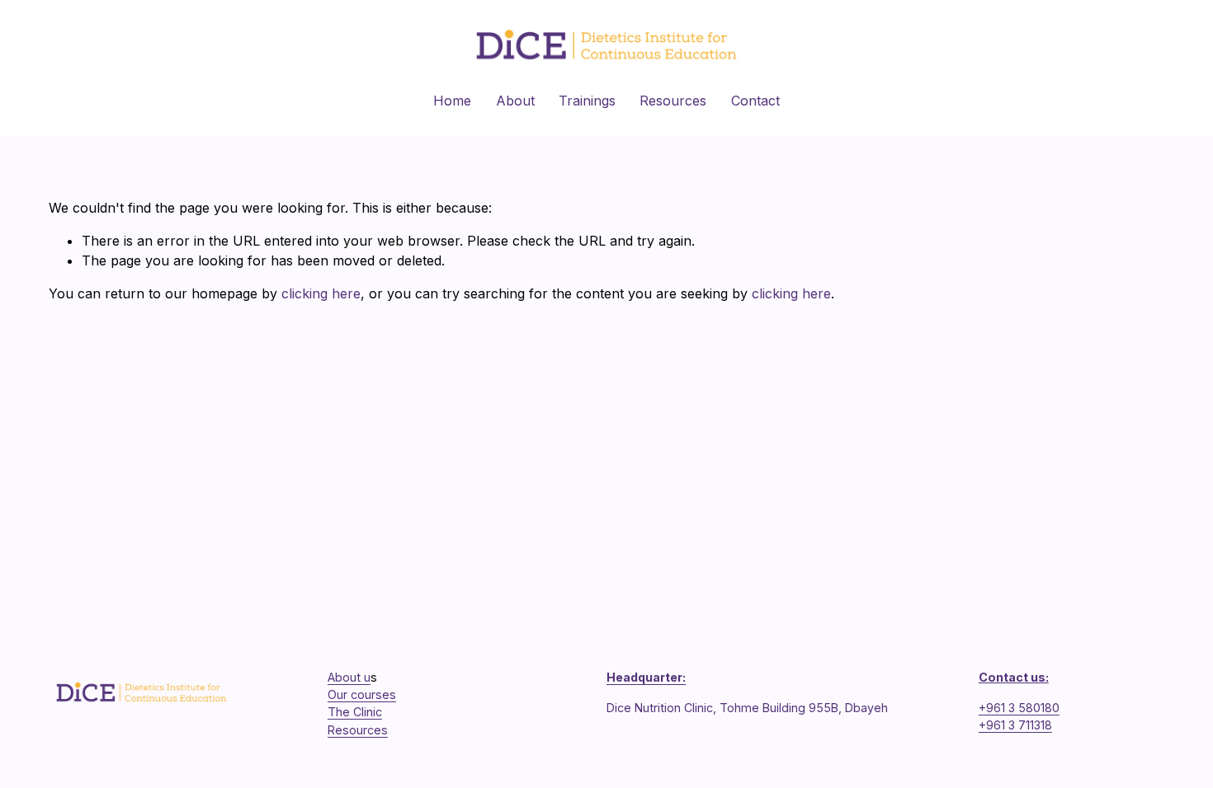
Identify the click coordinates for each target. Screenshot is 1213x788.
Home (452, 100)
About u (349, 677)
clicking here (321, 293)
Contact (755, 100)
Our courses (362, 694)
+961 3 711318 (1015, 725)
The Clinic (355, 712)
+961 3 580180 (1019, 708)
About (515, 100)
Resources (673, 100)
